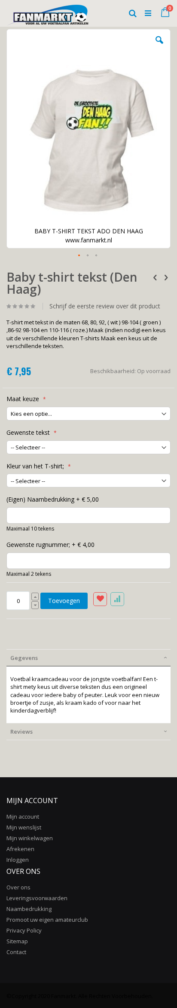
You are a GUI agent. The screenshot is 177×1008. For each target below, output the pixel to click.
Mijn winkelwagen (29, 838)
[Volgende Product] (166, 277)
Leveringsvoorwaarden (36, 898)
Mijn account (22, 816)
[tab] (88, 657)
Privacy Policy (24, 930)
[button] (159, 46)
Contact (16, 952)
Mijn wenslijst (23, 827)
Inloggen (17, 860)
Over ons (18, 887)
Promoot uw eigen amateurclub (47, 919)
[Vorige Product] (155, 277)
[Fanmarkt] (47, 13)
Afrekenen (20, 849)
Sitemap (17, 941)
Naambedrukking (29, 909)
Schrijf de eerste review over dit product (104, 306)
